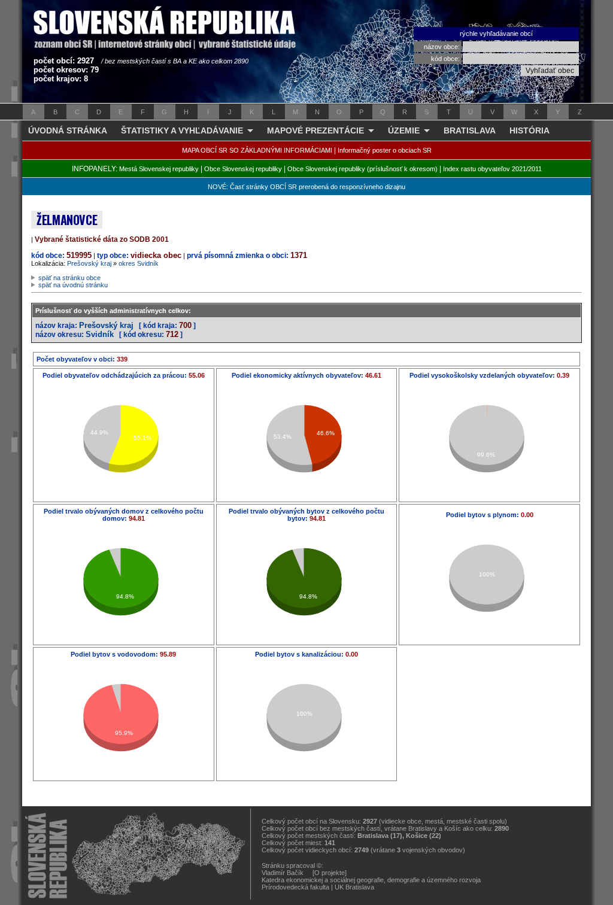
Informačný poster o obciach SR (385, 150)
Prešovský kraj (89, 263)
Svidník (100, 334)
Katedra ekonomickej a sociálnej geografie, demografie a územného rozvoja (371, 879)
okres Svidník (139, 263)
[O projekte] (329, 872)
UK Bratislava (354, 887)
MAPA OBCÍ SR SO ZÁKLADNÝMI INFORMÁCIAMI (257, 150)
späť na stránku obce (69, 277)
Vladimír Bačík (283, 872)
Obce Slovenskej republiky (243, 168)
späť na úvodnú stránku (73, 284)
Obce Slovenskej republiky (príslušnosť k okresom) (362, 168)
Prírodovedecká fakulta (295, 887)
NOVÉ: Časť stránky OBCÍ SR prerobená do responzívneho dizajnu (306, 186)
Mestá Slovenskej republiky (159, 168)
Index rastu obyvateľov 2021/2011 (492, 168)
